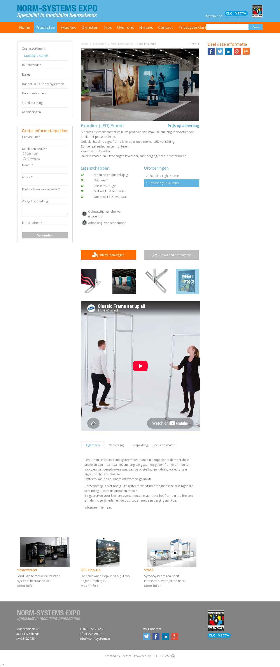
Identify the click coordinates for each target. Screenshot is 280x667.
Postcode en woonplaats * (41, 189)
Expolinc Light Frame (164, 176)
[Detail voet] (92, 281)
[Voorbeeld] (124, 281)
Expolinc (68, 27)
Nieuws (146, 27)
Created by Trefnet (118, 656)
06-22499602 (93, 634)
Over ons (125, 27)
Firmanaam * (31, 137)
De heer (32, 153)
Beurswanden (31, 65)
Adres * (27, 177)
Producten (45, 27)
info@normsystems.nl (95, 638)
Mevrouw (33, 159)
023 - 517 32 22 (94, 629)
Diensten (89, 27)
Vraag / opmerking (35, 201)
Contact (165, 27)
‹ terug (193, 44)
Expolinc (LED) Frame (164, 183)
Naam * (27, 165)
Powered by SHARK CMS (152, 656)
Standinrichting (32, 103)
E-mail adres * (32, 223)
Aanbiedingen (31, 112)
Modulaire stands (36, 56)
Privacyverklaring (194, 27)
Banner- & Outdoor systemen (43, 84)
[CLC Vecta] (238, 14)
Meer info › (26, 586)
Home (24, 27)
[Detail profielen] (156, 281)
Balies (26, 74)
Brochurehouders (34, 93)
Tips (107, 27)
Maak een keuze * (35, 149)
